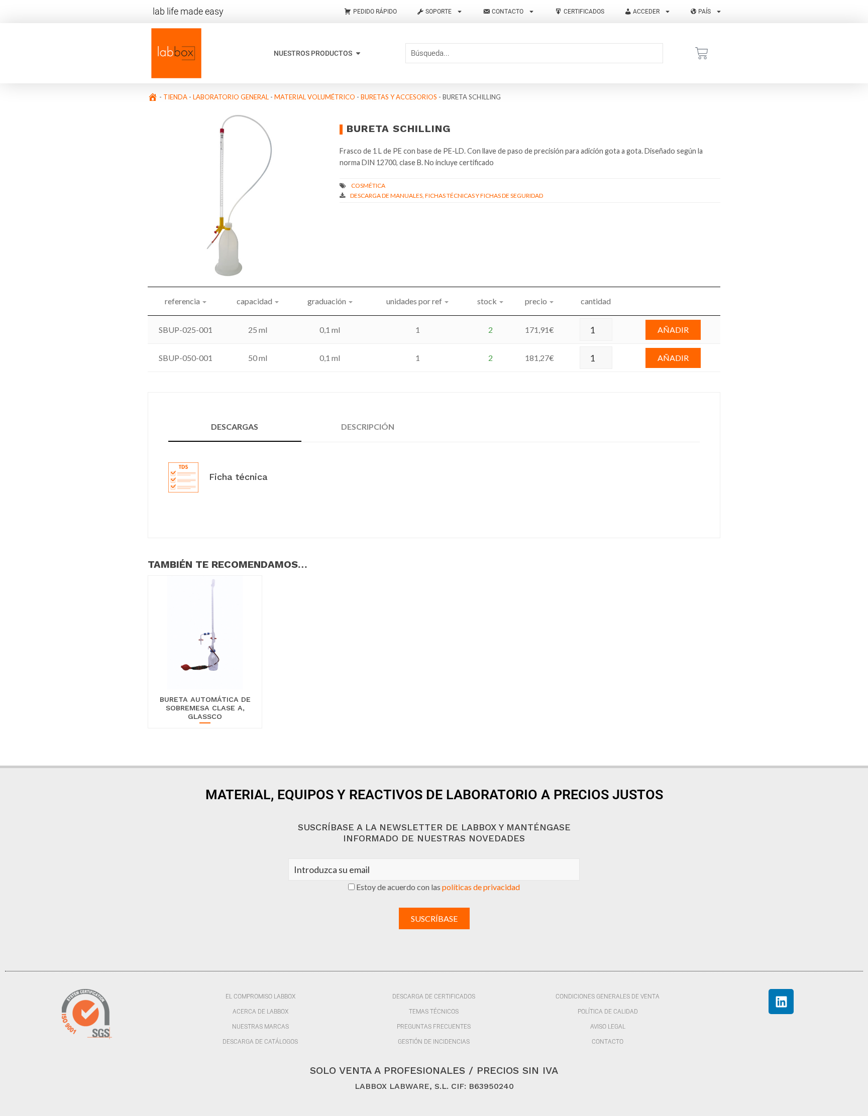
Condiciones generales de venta (608, 996)
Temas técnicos (434, 1011)
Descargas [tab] (234, 426)
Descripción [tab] (367, 426)
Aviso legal (607, 1026)
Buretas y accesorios (399, 97)
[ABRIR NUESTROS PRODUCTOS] (358, 53)
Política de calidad (608, 1011)
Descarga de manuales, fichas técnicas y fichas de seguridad (446, 195)
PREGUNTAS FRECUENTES (434, 1026)
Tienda (175, 97)
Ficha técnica (237, 476)
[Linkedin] (781, 1001)
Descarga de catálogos (260, 1041)
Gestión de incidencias (434, 1041)
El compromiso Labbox (260, 996)
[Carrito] (701, 53)
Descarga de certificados (433, 996)
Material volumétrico (314, 97)
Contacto (607, 1041)
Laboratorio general (231, 97)
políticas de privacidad (481, 887)
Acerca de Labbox (260, 1011)
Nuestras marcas (260, 1026)
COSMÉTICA (368, 185)
